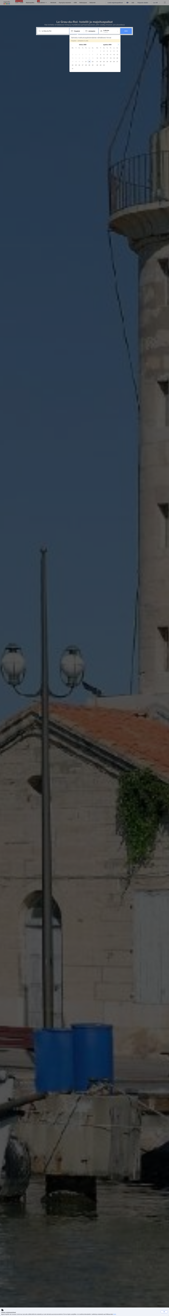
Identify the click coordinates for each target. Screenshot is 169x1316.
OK (164, 1311)
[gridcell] (89, 51)
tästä (114, 1314)
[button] (72, 44)
